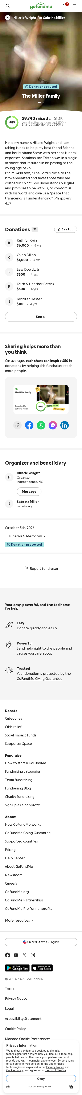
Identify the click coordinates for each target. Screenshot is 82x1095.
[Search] (7, 6)
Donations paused (43, 86)
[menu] (74, 6)
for (39, 18)
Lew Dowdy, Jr (28, 269)
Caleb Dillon (26, 255)
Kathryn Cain (27, 240)
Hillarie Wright (28, 473)
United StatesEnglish (43, 942)
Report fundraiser (44, 568)
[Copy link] (17, 425)
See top (68, 229)
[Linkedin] (64, 425)
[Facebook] (29, 425)
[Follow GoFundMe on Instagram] (33, 955)
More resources (17, 920)
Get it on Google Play (17, 967)
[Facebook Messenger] (53, 425)
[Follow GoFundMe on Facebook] (7, 955)
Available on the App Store (42, 967)
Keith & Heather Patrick (35, 284)
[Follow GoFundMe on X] (24, 955)
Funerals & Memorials (25, 536)
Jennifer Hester (29, 299)
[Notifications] (64, 6)
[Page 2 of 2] (43, 102)
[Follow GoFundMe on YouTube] (16, 955)
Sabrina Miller (28, 502)
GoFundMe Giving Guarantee (39, 678)
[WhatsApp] (41, 425)
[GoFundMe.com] (41, 6)
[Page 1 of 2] (39, 102)
